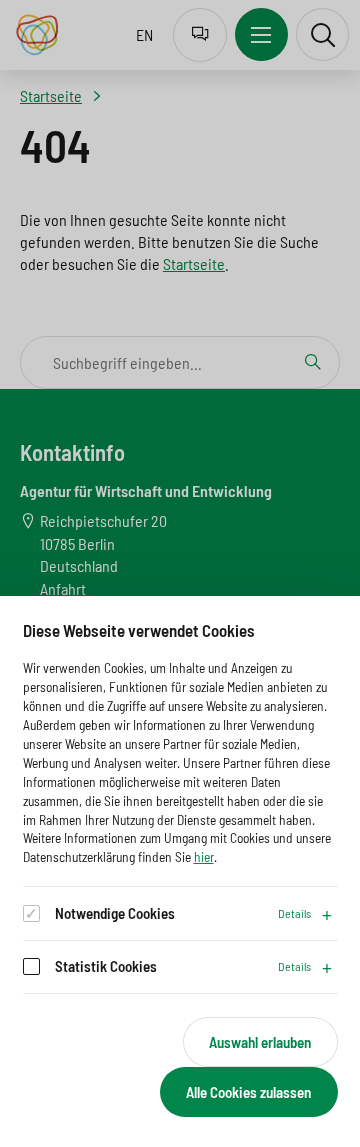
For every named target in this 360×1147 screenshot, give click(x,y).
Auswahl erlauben (260, 1042)
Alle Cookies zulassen (248, 1092)
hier (204, 856)
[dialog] (180, 871)
